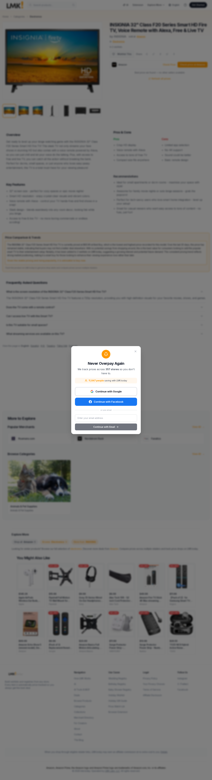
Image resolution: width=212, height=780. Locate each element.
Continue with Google (108, 391)
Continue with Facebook (108, 401)
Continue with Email (104, 427)
